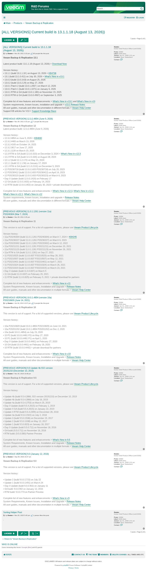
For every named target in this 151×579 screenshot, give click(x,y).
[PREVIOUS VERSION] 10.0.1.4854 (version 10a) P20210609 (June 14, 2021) (27, 298)
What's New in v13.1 (54, 76)
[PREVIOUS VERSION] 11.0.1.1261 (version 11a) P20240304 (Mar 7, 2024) (27, 212)
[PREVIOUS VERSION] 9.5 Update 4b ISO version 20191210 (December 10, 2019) (28, 369)
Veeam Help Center (81, 108)
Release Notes (72, 197)
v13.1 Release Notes (75, 104)
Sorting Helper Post (12, 512)
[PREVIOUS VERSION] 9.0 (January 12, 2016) (26, 454)
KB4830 (38, 138)
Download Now (59, 64)
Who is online (10, 544)
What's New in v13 (86, 101)
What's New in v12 (33, 194)
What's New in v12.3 (71, 153)
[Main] (17, 7)
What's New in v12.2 (83, 191)
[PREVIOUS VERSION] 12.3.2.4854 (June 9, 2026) (28, 118)
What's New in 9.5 (61, 439)
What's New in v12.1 (13, 194)
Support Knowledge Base (44, 111)
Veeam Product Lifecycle (86, 227)
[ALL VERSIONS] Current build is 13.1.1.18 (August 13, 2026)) (53, 32)
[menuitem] (140, 17)
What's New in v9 (61, 498)
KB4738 (52, 73)
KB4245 (73, 237)
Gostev (116, 47)
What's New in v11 (61, 283)
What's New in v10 (62, 354)
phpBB (65, 565)
